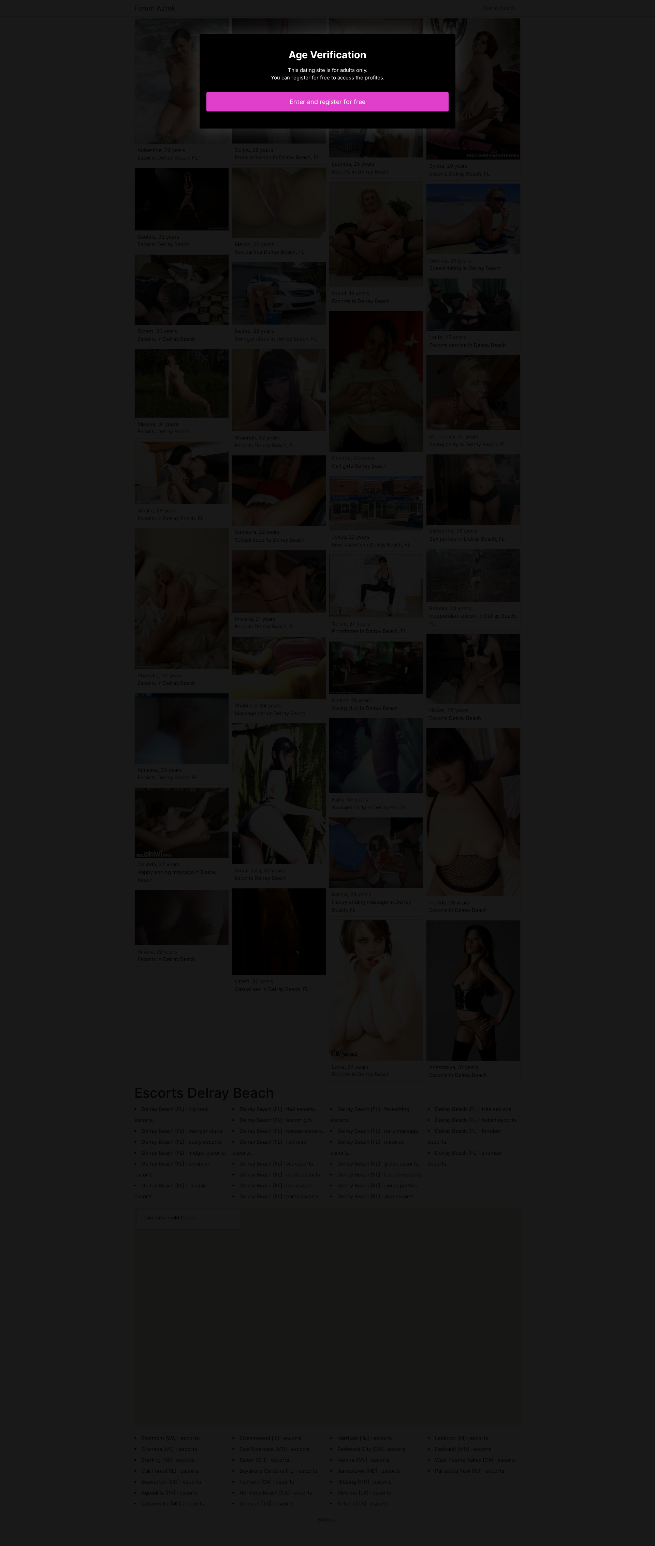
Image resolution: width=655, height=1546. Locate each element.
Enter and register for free (327, 101)
